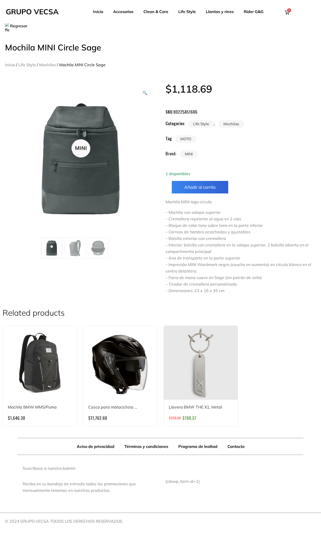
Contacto (236, 446)
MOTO (185, 139)
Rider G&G (254, 11)
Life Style (187, 11)
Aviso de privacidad (95, 446)
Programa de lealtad (197, 446)
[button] (144, 93)
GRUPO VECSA (32, 11)
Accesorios (123, 11)
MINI (189, 154)
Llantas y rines (220, 11)
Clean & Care (155, 11)
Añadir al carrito (200, 187)
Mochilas (47, 64)
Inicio (98, 11)
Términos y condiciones (146, 446)
